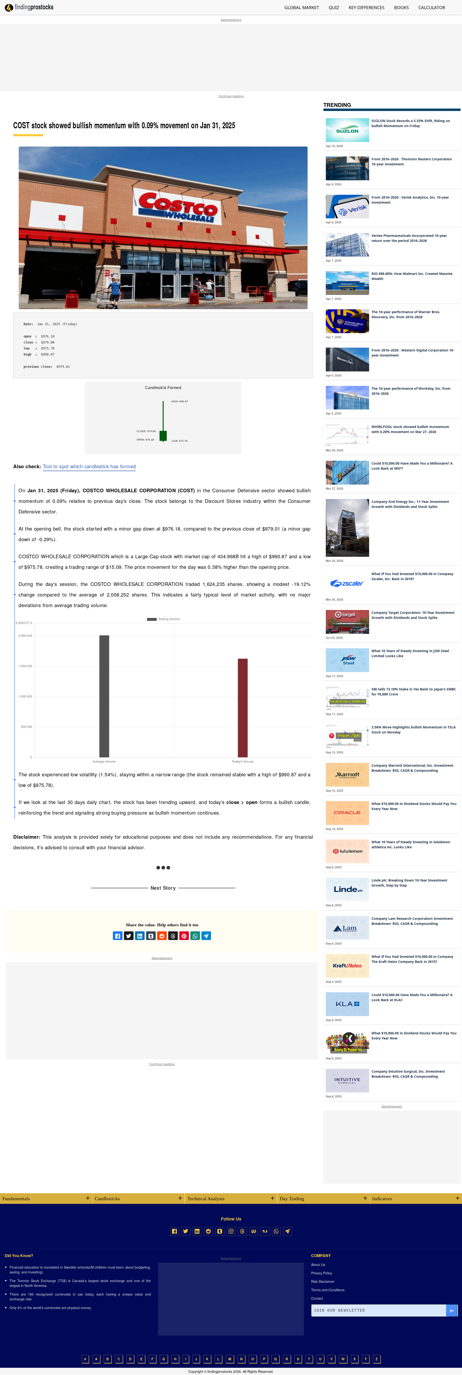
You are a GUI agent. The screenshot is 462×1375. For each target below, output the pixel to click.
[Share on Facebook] (118, 935)
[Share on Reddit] (162, 935)
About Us (318, 1264)
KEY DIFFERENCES (367, 7)
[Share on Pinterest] (184, 935)
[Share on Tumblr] (151, 935)
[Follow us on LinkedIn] (197, 1231)
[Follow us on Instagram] (231, 1231)
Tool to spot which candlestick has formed (89, 466)
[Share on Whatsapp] (195, 935)
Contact (317, 1298)
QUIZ (334, 7)
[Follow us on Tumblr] (220, 1231)
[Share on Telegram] (206, 935)
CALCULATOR (431, 7)
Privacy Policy (321, 1273)
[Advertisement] (231, 57)
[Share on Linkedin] (140, 935)
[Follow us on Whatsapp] (276, 1231)
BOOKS (401, 7)
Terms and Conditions (328, 1289)
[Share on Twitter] (129, 935)
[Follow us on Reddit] (208, 1231)
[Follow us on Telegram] (287, 1231)
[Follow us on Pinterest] (254, 1231)
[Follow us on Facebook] (174, 1231)
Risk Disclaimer (322, 1281)
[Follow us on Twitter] (186, 1231)
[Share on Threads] (173, 935)
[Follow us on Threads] (242, 1231)
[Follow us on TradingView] (265, 1231)
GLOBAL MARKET (301, 7)
